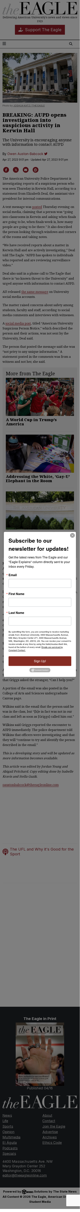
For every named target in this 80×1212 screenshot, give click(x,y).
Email (13, 575)
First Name (16, 593)
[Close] (72, 535)
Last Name (16, 612)
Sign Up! (40, 661)
